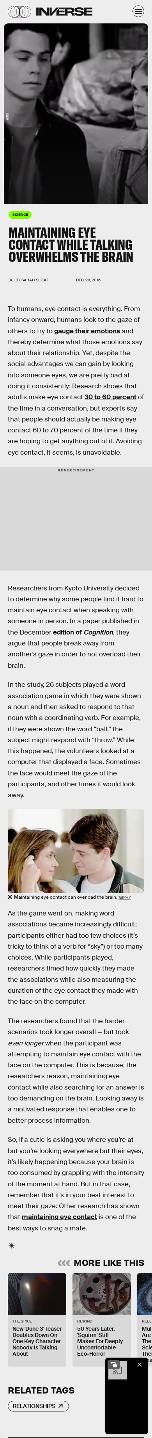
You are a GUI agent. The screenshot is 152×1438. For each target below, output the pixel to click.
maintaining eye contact (59, 1217)
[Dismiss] (139, 1364)
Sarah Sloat (34, 280)
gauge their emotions (87, 331)
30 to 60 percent (110, 397)
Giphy (7, 116)
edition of (83, 632)
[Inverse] (64, 11)
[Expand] (114, 1364)
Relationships (34, 1406)
